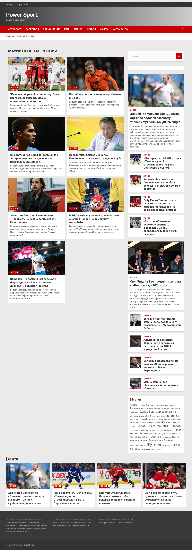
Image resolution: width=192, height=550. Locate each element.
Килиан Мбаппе (146, 422)
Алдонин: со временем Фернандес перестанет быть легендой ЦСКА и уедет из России (159, 344)
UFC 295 (142, 405)
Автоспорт (15, 29)
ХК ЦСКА (135, 449)
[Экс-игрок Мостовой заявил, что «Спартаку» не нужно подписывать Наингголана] (36, 195)
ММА (66, 29)
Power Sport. (22, 15)
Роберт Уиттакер (165, 434)
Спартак (155, 437)
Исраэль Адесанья (164, 419)
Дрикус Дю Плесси (147, 416)
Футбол (91, 29)
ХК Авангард (167, 445)
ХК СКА (176, 445)
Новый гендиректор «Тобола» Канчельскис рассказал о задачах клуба (95, 156)
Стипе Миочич (165, 437)
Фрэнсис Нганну (138, 445)
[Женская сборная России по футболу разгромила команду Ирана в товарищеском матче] (36, 73)
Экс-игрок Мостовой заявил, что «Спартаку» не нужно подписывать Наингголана (33, 219)
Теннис (78, 29)
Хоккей (104, 29)
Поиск (179, 56)
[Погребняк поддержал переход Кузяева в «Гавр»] (95, 73)
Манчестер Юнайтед (137, 430)
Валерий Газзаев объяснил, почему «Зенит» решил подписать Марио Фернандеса (161, 365)
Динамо (134, 416)
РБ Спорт (144, 434)
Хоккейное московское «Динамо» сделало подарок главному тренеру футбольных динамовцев (155, 118)
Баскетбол (32, 29)
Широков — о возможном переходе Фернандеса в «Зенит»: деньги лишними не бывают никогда (33, 282)
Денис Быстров (150, 411)
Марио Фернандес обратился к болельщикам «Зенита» (161, 385)
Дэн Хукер (161, 416)
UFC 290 (133, 405)
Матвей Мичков (166, 430)
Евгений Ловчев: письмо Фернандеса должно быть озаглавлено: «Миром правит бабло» (162, 323)
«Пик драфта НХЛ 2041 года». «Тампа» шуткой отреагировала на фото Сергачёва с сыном (163, 163)
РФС (150, 434)
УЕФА (140, 440)
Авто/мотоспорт (155, 405)
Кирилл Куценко (162, 422)
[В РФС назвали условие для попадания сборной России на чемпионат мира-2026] (95, 195)
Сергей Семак (143, 437)
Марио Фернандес (152, 430)
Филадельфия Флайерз (160, 440)
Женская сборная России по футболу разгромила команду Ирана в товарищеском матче (34, 98)
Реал (155, 433)
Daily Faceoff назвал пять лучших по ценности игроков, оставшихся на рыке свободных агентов (160, 205)
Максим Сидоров (169, 426)
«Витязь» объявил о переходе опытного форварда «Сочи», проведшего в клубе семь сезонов (160, 228)
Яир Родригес (156, 449)
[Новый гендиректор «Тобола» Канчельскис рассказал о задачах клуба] (95, 134)
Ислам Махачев (147, 419)
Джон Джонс (169, 411)
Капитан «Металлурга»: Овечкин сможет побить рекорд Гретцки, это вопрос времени (162, 184)
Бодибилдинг (51, 29)
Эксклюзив (145, 449)
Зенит (170, 415)
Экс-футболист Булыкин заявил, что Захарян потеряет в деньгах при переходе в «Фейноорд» (34, 158)
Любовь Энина (145, 426)
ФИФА (145, 440)
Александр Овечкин (152, 408)
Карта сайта (120, 29)
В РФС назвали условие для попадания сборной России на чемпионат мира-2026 (94, 219)
